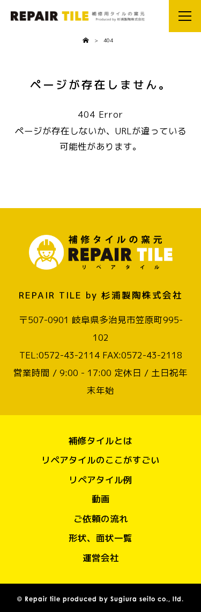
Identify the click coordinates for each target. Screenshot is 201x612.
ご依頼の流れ (100, 518)
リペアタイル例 (100, 479)
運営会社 (101, 558)
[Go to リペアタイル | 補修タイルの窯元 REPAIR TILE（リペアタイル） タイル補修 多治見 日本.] (86, 40)
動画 (101, 499)
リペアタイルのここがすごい (100, 460)
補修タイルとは (100, 440)
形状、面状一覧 (100, 538)
